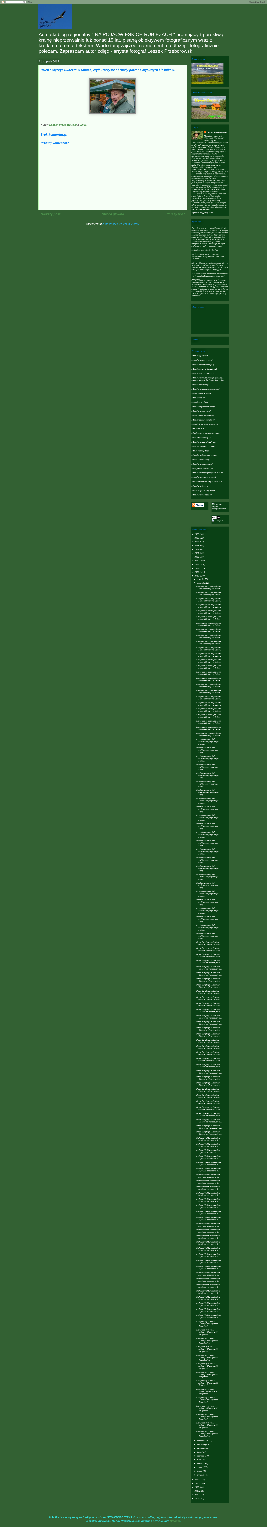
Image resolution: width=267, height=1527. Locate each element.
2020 (197, 557)
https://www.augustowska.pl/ (203, 477)
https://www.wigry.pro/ (201, 411)
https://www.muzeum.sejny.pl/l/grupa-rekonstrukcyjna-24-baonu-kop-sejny (207, 379)
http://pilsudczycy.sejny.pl (202, 373)
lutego (200, 1471)
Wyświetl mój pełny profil (202, 212)
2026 (197, 534)
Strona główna (113, 214)
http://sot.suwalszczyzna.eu (203, 446)
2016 (197, 572)
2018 (197, 564)
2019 (197, 561)
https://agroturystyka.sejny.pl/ (204, 369)
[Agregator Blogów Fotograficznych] (220, 509)
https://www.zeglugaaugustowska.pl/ (207, 473)
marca (200, 1467)
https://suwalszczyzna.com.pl (204, 455)
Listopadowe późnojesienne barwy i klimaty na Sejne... (208, 587)
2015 (197, 576)
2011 (197, 1491)
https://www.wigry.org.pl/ (202, 360)
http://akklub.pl (197, 429)
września (201, 1444)
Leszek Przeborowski (217, 132)
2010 (197, 1495)
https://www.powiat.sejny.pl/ (203, 364)
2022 (197, 549)
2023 (197, 545)
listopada (201, 583)
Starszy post (175, 214)
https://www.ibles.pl (199, 486)
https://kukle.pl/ (198, 398)
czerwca (201, 1456)
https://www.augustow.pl (201, 464)
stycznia (201, 1475)
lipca (199, 1452)
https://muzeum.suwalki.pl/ (203, 420)
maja (199, 1460)
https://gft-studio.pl (199, 402)
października (203, 1441)
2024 (197, 542)
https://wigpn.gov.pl (199, 356)
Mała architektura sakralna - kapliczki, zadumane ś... (208, 1139)
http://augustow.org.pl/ (201, 437)
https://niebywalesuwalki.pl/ (203, 407)
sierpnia (200, 1448)
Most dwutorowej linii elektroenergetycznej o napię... (207, 741)
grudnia (200, 579)
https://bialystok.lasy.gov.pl (203, 490)
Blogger (175, 1521)
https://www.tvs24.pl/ (200, 384)
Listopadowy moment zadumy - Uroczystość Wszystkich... (207, 1323)
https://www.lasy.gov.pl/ (201, 495)
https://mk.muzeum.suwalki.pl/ (204, 424)
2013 (197, 1483)
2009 (197, 1498)
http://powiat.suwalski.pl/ (202, 468)
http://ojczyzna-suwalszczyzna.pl (205, 433)
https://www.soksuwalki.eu (202, 415)
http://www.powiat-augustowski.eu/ (206, 481)
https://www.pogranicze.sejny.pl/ (205, 389)
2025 (197, 538)
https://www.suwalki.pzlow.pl (203, 442)
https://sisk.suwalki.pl (200, 459)
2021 (197, 553)
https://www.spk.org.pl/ (201, 393)
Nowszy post (50, 214)
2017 (197, 568)
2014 (197, 1479)
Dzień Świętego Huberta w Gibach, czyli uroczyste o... (209, 943)
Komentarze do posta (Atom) (120, 223)
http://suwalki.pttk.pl (200, 451)
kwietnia (201, 1463)
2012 (197, 1487)
